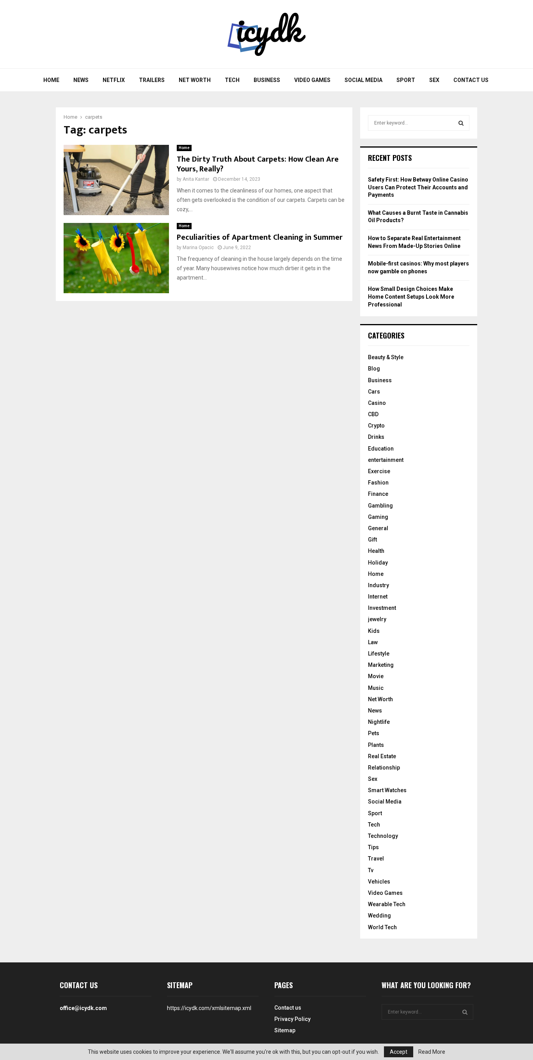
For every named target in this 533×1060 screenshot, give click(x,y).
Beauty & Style (385, 357)
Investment (382, 608)
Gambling (380, 505)
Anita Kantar (196, 179)
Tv (370, 870)
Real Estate (382, 756)
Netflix (114, 80)
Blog (374, 368)
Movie (376, 676)
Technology (383, 836)
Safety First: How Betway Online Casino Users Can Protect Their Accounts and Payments (418, 187)
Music (376, 688)
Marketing (381, 665)
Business (267, 80)
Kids (374, 631)
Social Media (363, 80)
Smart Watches (387, 790)
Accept (398, 1052)
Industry (378, 585)
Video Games (312, 80)
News (81, 80)
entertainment (385, 460)
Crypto (376, 425)
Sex (434, 80)
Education (381, 448)
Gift (372, 539)
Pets (373, 733)
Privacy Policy (292, 1019)
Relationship (384, 767)
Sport (405, 80)
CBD (373, 414)
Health (376, 551)
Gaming (378, 517)
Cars (374, 391)
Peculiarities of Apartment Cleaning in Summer (260, 237)
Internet (377, 596)
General (378, 528)
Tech (232, 80)
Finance (378, 494)
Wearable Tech (386, 904)
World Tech (382, 927)
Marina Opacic (198, 247)
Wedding (379, 915)
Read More (431, 1052)
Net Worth (195, 80)
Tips (373, 847)
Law (373, 642)
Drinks (376, 437)
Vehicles (379, 881)
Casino (377, 403)
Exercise (379, 471)
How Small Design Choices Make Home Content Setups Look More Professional (411, 296)
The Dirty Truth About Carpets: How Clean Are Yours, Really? (258, 164)
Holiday (378, 562)
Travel (376, 858)
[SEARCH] (461, 123)
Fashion (378, 482)
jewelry (377, 619)
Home (51, 80)
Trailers (152, 80)
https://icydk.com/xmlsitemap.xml (209, 1008)
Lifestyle (378, 653)
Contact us (471, 80)
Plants (376, 745)
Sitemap (284, 1030)
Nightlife (379, 722)
